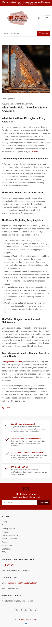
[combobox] (26, 33)
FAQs (4, 552)
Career (4, 542)
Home (4, 522)
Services (5, 525)
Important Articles (9, 539)
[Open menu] (47, 18)
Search (45, 33)
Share (8, 408)
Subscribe (43, 502)
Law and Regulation (10, 535)
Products (5, 532)
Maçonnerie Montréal (28, 619)
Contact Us (6, 549)
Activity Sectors (8, 528)
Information (7, 545)
